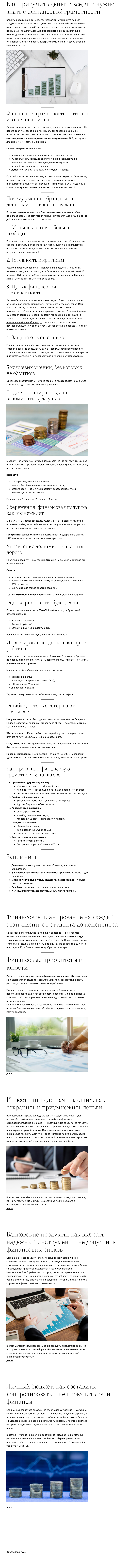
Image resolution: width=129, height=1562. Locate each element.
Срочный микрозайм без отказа (24, 1004)
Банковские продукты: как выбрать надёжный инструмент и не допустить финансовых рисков (60, 1241)
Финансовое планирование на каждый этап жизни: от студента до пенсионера (62, 920)
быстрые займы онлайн (53, 41)
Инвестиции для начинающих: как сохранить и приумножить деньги (55, 1103)
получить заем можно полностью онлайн (29, 1137)
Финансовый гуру (16, 1552)
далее (9, 1073)
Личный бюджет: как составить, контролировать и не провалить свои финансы (58, 1393)
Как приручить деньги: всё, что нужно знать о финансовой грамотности (60, 7)
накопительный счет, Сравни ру (24, 322)
